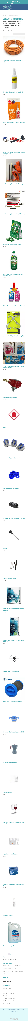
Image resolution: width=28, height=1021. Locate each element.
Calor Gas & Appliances (9, 996)
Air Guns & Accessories (9, 991)
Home (4, 15)
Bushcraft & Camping (8, 993)
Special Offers (7, 988)
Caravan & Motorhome (9, 998)
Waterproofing (7, 1003)
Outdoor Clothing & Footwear (11, 1001)
